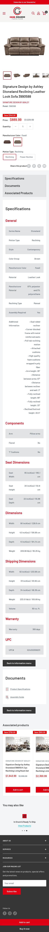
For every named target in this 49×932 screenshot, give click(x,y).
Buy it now (25, 928)
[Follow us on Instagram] (10, 913)
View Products (24, 825)
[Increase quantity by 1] (30, 126)
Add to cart (24, 922)
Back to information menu (19, 663)
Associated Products (19, 193)
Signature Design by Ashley (16, 102)
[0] (44, 13)
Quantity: (7, 126)
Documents (12, 185)
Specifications (14, 178)
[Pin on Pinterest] (34, 166)
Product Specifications (20, 689)
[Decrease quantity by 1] (16, 126)
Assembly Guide (17, 697)
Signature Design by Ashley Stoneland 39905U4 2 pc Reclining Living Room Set (18, 767)
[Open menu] (4, 13)
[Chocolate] (7, 142)
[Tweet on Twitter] (39, 166)
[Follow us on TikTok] (15, 913)
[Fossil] (17, 142)
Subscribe (12, 891)
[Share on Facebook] (29, 166)
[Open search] (33, 13)
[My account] (38, 13)
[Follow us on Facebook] (5, 913)
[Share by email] (44, 166)
